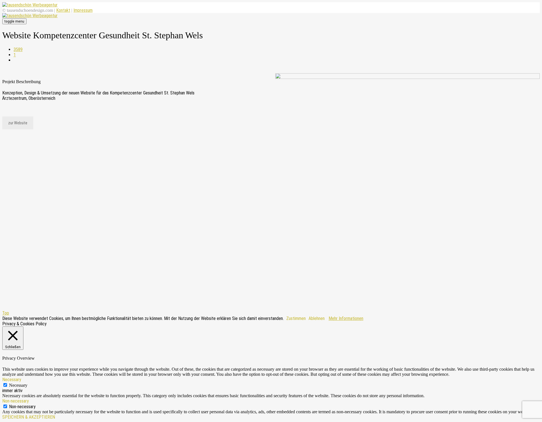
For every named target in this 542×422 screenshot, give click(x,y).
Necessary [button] (11, 379)
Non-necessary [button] (15, 401)
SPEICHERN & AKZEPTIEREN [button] (28, 417)
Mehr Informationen (346, 318)
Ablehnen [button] (317, 318)
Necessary (18, 385)
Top (5, 313)
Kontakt (63, 10)
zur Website (17, 123)
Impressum (83, 10)
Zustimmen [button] (296, 318)
